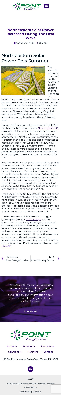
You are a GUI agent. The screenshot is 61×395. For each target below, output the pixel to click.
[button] (46, 6)
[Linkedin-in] (30, 369)
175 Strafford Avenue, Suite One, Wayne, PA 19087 (30, 359)
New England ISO (48, 128)
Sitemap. (37, 391)
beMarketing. (26, 391)
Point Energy (33, 219)
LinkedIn (6, 246)
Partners (33, 351)
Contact (48, 351)
